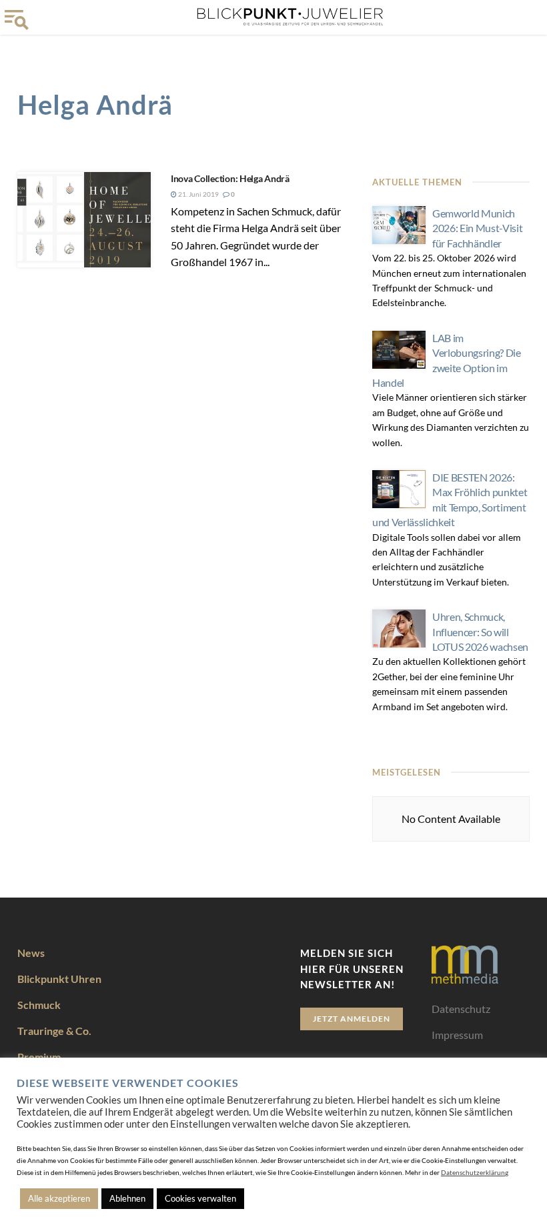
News (31, 952)
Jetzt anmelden (351, 1019)
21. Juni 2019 (198, 194)
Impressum (457, 1034)
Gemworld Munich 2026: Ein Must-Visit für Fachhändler (477, 228)
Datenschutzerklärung (474, 1172)
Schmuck (39, 1004)
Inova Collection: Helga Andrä (230, 178)
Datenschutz (461, 1008)
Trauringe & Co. (54, 1030)
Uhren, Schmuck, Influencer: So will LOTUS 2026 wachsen (480, 631)
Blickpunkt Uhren (59, 978)
